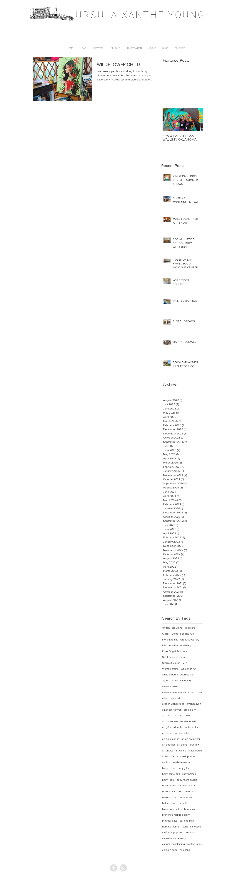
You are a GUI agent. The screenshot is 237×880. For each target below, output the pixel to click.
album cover (195, 692)
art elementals (188, 721)
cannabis (190, 832)
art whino (181, 750)
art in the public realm (185, 727)
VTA (185, 662)
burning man (187, 820)
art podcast (168, 744)
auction (166, 762)
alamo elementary (181, 680)
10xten (166, 627)
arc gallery (190, 709)
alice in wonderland (173, 703)
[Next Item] (197, 119)
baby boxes (169, 768)
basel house (169, 797)
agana (165, 680)
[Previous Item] (168, 119)
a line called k (170, 674)
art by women (170, 721)
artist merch (195, 750)
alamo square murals (174, 692)
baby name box (171, 773)
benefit (183, 803)
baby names (189, 773)
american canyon (172, 709)
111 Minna (177, 627)
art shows (167, 750)
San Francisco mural (173, 656)
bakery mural (169, 791)
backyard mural (186, 785)
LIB (164, 645)
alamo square (170, 686)
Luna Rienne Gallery (179, 645)
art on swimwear (190, 738)
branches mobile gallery (176, 814)
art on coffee (182, 732)
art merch (167, 732)
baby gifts (183, 768)
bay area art (185, 797)
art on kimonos (170, 738)
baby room (168, 779)
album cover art (171, 698)
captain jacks (194, 843)
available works (181, 762)
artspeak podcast (186, 756)
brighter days (169, 820)
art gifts (166, 727)
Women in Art (188, 668)
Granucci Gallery (189, 639)
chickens (185, 849)
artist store (168, 756)
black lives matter (172, 808)
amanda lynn (194, 703)
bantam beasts (187, 791)
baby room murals (187, 779)
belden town (169, 803)
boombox (189, 808)
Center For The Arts (183, 633)
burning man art (171, 826)
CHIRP (165, 633)
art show (194, 744)
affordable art (187, 674)
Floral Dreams (170, 639)
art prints (182, 744)
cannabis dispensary (174, 838)
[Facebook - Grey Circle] (113, 867)
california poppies (172, 832)
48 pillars (190, 627)
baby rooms (169, 785)
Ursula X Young (171, 662)
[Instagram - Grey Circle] (123, 867)
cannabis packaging (173, 843)
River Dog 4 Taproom (174, 651)
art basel (167, 715)
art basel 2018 (182, 715)
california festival (192, 826)
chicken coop (170, 849)
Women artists (170, 668)
